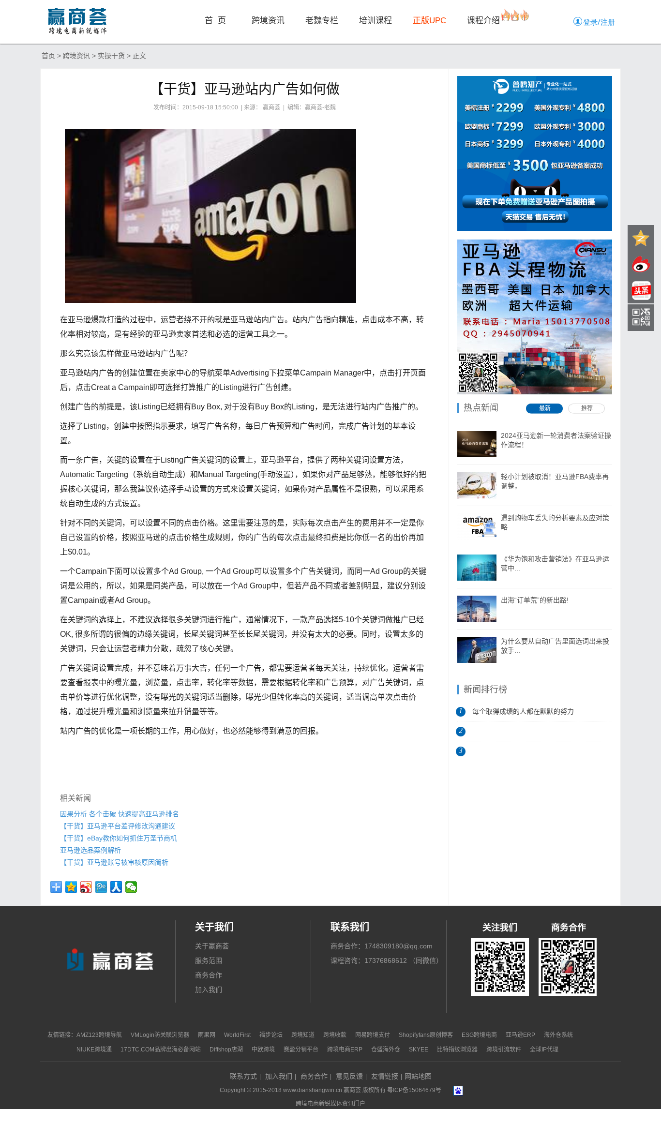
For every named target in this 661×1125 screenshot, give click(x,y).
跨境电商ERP (344, 1049)
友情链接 (384, 1076)
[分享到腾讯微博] (101, 887)
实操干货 (111, 56)
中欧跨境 (263, 1049)
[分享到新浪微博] (86, 887)
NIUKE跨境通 (94, 1049)
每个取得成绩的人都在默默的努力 (523, 711)
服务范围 (208, 960)
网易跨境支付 (372, 1035)
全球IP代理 (544, 1049)
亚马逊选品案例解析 (90, 850)
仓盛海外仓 (386, 1049)
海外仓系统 (558, 1035)
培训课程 (375, 20)
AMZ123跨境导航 (99, 1035)
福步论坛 (271, 1035)
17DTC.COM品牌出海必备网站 (160, 1049)
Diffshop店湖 (226, 1049)
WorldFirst (237, 1035)
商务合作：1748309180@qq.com (381, 946)
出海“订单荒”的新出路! (535, 600)
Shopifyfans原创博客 (426, 1035)
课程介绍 (483, 20)
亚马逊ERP (520, 1035)
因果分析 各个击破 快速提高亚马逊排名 (119, 814)
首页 (48, 56)
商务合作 (208, 975)
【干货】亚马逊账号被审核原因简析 (114, 862)
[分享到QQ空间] (71, 887)
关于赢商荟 (212, 946)
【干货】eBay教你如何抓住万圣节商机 (118, 838)
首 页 (215, 20)
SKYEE (418, 1049)
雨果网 (206, 1035)
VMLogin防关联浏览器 (160, 1035)
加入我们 (208, 989)
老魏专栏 (321, 20)
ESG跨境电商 (479, 1035)
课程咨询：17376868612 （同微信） (386, 960)
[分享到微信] (131, 887)
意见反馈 (349, 1076)
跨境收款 (334, 1035)
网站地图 (418, 1076)
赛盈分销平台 (301, 1049)
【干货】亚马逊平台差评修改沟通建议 (117, 826)
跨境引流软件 (503, 1049)
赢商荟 (352, 1090)
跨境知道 (303, 1035)
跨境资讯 (268, 20)
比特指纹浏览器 (457, 1049)
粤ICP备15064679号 (414, 1090)
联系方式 (243, 1076)
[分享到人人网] (116, 887)
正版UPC (429, 20)
